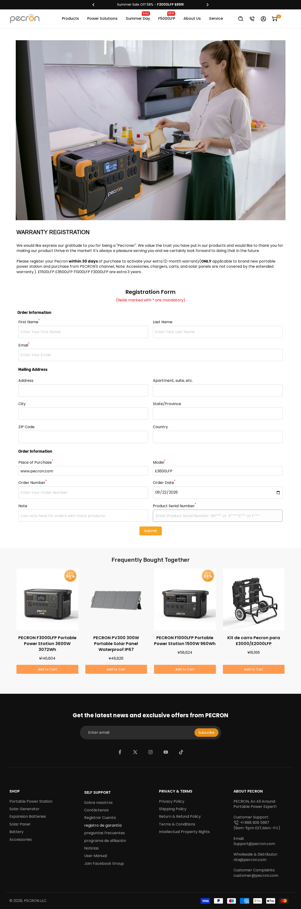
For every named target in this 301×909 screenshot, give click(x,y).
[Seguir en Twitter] (135, 752)
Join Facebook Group (104, 863)
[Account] (263, 19)
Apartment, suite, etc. (173, 380)
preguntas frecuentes (104, 833)
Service (216, 18)
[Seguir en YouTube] (165, 752)
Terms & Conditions (177, 824)
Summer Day (138, 16)
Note (22, 506)
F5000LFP (166, 16)
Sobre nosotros (98, 802)
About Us (192, 18)
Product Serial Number (174, 506)
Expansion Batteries (27, 816)
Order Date (164, 482)
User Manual (95, 855)
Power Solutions (102, 18)
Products (70, 18)
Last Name (162, 322)
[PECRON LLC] (150, 4)
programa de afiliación (105, 840)
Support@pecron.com (254, 843)
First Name (29, 322)
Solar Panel (19, 824)
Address (25, 380)
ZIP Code (26, 427)
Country (160, 427)
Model (159, 462)
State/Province (167, 404)
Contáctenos (96, 810)
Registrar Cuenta (100, 817)
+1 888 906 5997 (254, 822)
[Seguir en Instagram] (150, 752)
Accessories (20, 839)
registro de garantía (103, 825)
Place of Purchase (35, 462)
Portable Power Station (30, 801)
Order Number (32, 482)
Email (24, 345)
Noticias (91, 848)
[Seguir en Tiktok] (181, 752)
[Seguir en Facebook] (120, 752)
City (22, 404)
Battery (16, 831)
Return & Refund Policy (180, 816)
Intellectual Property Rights (184, 831)
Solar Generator (24, 809)
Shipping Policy (172, 809)
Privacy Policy (171, 801)
